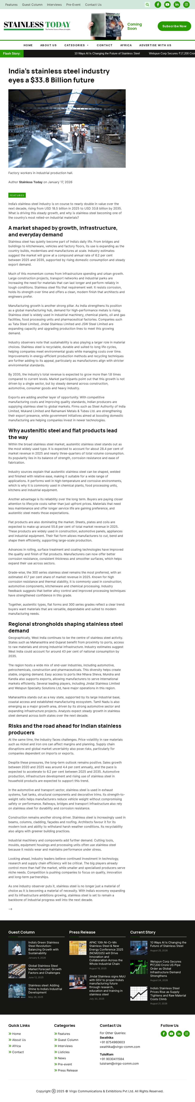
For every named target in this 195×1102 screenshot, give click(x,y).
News (62, 1058)
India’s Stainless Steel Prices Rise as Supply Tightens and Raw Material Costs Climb (168, 993)
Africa (126, 45)
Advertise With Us (155, 45)
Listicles (64, 1052)
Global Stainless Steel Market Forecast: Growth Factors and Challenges (45, 969)
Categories (74, 45)
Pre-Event (73, 4)
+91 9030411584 (112, 1059)
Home (28, 45)
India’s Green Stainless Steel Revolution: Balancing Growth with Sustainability (43, 948)
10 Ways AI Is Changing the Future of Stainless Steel (93, 53)
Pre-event (65, 1064)
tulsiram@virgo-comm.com (119, 1063)
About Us (19, 1040)
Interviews (54, 4)
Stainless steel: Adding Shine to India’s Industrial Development (45, 989)
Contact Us (93, 4)
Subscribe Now (174, 26)
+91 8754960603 (112, 1042)
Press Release (68, 1070)
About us (48, 45)
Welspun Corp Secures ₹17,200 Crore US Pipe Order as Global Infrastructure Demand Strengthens (165, 969)
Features (11, 4)
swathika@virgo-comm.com (120, 1047)
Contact (105, 45)
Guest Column (32, 4)
